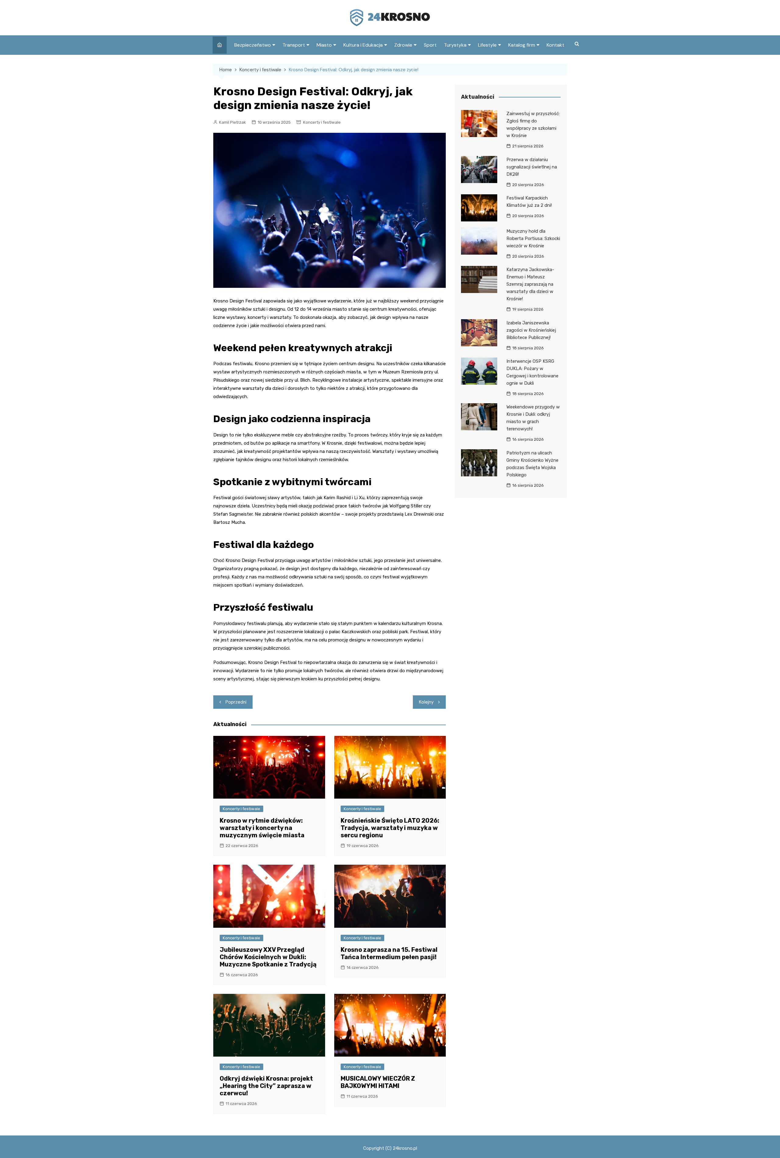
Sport (430, 45)
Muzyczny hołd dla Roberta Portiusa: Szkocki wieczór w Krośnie (533, 238)
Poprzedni (235, 702)
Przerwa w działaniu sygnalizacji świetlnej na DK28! (531, 167)
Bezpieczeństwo (252, 45)
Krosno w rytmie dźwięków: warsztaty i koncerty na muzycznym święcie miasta (262, 828)
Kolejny (426, 702)
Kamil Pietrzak (232, 122)
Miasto (324, 45)
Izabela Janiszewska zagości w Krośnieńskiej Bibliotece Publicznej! (531, 330)
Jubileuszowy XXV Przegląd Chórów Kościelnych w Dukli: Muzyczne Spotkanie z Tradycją (268, 957)
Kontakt (555, 45)
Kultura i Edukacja (363, 45)
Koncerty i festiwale (322, 122)
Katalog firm (521, 45)
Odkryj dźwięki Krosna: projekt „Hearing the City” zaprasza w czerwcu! (266, 1086)
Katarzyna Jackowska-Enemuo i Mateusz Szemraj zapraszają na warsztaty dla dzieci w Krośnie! (530, 284)
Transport (293, 45)
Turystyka (455, 45)
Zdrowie (403, 45)
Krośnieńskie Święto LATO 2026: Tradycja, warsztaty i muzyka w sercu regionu (390, 828)
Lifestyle (487, 45)
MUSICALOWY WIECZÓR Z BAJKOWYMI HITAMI (378, 1082)
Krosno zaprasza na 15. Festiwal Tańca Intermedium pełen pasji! (389, 953)
